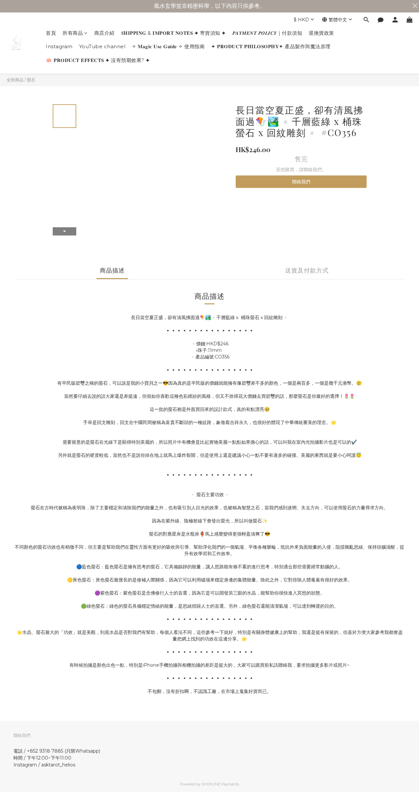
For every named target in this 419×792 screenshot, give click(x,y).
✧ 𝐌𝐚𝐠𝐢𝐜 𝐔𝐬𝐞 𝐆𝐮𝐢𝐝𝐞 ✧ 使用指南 (168, 46)
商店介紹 (104, 33)
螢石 (31, 79)
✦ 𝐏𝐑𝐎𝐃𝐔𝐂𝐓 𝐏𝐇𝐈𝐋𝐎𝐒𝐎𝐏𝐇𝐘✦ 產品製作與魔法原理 (271, 46)
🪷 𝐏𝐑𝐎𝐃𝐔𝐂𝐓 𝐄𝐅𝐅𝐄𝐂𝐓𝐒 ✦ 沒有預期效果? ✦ (98, 60)
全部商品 (15, 79)
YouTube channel (102, 46)
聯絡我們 (301, 182)
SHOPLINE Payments (220, 784)
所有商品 (73, 33)
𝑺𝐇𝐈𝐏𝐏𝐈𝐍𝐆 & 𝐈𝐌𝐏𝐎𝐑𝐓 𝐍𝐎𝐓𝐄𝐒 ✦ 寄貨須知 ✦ (173, 33)
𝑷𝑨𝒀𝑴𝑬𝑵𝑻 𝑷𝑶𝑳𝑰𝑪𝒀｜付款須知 (267, 33)
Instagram (59, 46)
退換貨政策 (321, 33)
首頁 (51, 33)
